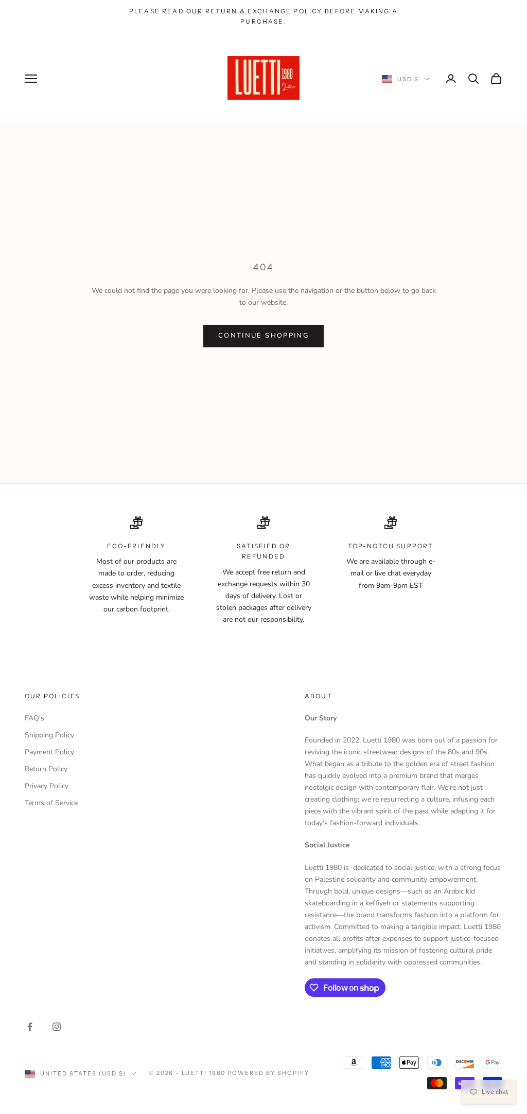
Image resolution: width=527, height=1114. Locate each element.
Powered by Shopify (268, 1072)
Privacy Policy (46, 786)
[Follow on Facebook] (30, 1027)
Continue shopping (263, 335)
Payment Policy (49, 752)
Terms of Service (51, 803)
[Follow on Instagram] (56, 1027)
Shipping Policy (49, 735)
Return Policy (46, 769)
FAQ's (34, 718)
